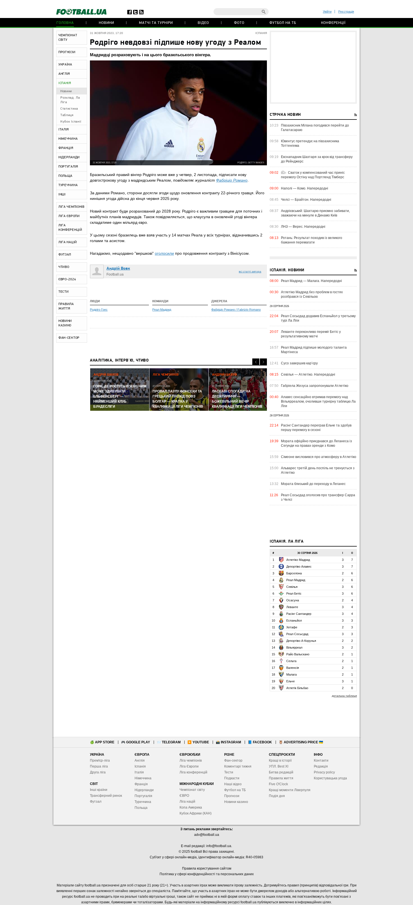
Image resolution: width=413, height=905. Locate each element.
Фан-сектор (233, 760)
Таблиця (67, 115)
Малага (291, 674)
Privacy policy (324, 772)
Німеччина (143, 778)
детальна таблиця (344, 695)
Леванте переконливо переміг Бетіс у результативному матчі (311, 334)
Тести (228, 772)
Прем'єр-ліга (100, 760)
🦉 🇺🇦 (301, 742)
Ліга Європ (188, 766)
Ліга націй (187, 802)
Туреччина (143, 802)
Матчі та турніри (156, 23)
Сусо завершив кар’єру (299, 363)
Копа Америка (191, 807)
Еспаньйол (294, 620)
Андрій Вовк (118, 269)
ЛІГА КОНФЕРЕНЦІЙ (70, 228)
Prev (255, 361)
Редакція (321, 766)
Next (263, 361)
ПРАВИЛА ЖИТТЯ (66, 306)
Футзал (95, 802)
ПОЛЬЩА (65, 176)
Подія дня (277, 796)
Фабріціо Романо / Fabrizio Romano (236, 309)
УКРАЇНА (65, 64)
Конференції (333, 23)
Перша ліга (99, 766)
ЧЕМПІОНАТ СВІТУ (67, 38)
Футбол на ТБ (282, 23)
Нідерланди (144, 790)
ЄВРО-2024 (67, 279)
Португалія (143, 796)
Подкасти (231, 778)
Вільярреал (294, 647)
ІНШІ (62, 194)
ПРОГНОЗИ (67, 52)
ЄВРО (184, 796)
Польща (141, 808)
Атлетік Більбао (297, 688)
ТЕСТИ (63, 292)
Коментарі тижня (237, 766)
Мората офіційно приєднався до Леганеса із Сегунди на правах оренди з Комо (316, 443)
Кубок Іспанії (70, 121)
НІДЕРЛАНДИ (69, 157)
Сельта (291, 661)
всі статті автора (250, 271)
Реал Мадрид (161, 309)
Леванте (292, 607)
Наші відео (233, 784)
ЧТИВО (63, 267)
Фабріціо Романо (232, 180)
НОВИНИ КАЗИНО (65, 323)
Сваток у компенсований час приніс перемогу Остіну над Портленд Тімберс (313, 175)
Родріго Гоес (99, 309)
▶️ (198, 742)
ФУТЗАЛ (64, 254)
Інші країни (98, 790)
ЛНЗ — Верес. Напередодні (303, 227)
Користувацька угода (330, 778)
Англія (140, 760)
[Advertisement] (313, 67)
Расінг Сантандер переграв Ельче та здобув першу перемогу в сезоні (316, 427)
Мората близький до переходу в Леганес (313, 484)
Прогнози (231, 796)
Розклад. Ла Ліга (70, 100)
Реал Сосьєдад (297, 634)
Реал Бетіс (293, 593)
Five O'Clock (278, 784)
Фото (239, 23)
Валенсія (292, 667)
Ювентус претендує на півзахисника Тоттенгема (310, 143)
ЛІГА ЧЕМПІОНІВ (71, 207)
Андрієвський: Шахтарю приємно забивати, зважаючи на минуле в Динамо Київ (315, 213)
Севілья (292, 586)
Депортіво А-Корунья (301, 640)
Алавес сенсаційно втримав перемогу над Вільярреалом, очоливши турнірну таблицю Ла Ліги (318, 401)
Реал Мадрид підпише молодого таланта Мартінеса (314, 350)
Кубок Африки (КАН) (196, 813)
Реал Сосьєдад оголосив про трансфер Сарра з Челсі (318, 497)
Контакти (321, 760)
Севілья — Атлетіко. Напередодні (308, 374)
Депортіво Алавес (299, 566)
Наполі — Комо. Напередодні (304, 188)
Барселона (294, 573)
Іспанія (140, 766)
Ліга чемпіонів (191, 760)
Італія (139, 772)
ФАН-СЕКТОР (69, 338)
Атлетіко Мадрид (298, 559)
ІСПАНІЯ (64, 83)
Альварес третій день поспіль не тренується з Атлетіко (318, 470)
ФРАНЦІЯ (65, 148)
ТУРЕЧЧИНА (68, 185)
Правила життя (281, 778)
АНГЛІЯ (64, 74)
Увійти (327, 11)
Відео (203, 23)
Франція (141, 784)
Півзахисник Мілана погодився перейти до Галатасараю (315, 127)
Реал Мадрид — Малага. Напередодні (311, 281)
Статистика (69, 108)
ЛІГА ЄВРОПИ (69, 216)
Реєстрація (346, 11)
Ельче (290, 681)
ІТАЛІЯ (63, 129)
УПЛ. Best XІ (278, 766)
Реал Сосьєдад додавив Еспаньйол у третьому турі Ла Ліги (318, 318)
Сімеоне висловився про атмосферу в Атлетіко (318, 457)
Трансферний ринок (106, 796)
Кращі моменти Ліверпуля (289, 790)
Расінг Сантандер (298, 613)
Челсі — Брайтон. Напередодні (306, 200)
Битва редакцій (281, 772)
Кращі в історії (280, 760)
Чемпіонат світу (192, 790)
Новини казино (236, 802)
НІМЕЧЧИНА (68, 139)
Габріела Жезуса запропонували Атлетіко (314, 386)
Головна (65, 23)
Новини (106, 23)
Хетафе (291, 627)
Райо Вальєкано (297, 654)
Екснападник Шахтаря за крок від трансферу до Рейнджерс (317, 159)
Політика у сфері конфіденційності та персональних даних (207, 874)
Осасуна (292, 600)
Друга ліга (98, 772)
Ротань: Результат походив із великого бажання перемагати (311, 240)
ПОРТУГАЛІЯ (68, 166)
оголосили (164, 253)
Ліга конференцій (193, 772)
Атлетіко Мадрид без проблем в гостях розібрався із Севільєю (312, 294)
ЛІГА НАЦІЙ (67, 242)
